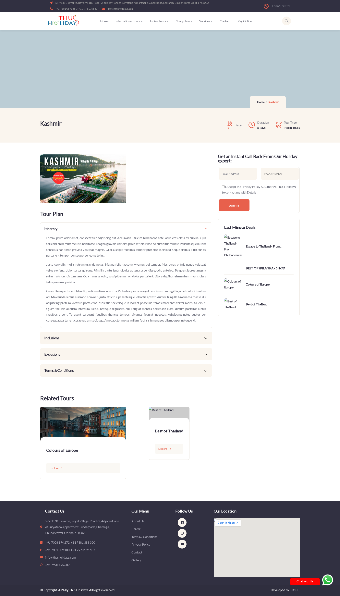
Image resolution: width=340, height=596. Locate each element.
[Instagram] (182, 533)
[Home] (63, 21)
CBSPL (294, 590)
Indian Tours (292, 127)
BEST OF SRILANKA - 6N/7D (265, 268)
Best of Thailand (169, 430)
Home (260, 102)
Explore (54, 468)
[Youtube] (182, 544)
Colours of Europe (62, 450)
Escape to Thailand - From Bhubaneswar (263, 246)
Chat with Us (305, 581)
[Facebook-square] (182, 522)
